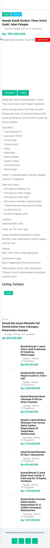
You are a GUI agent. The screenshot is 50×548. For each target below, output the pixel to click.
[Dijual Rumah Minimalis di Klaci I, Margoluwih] (10, 458)
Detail (23, 92)
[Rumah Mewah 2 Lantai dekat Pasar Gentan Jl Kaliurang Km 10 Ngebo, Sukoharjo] (10, 482)
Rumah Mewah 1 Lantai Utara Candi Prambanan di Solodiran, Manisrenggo (33, 350)
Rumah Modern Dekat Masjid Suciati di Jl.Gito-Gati (34, 376)
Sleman (17, 334)
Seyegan (8, 334)
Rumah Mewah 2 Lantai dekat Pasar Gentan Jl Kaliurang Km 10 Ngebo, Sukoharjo (34, 476)
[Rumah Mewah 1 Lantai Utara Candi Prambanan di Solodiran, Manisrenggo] (10, 356)
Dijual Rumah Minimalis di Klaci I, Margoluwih (33, 453)
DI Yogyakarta (28, 334)
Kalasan (26, 358)
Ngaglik (26, 382)
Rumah (5, 319)
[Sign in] (35, 4)
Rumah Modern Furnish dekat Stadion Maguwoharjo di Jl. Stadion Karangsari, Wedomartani (33, 505)
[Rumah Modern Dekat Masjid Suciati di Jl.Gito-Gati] (10, 381)
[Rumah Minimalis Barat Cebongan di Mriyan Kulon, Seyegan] (10, 404)
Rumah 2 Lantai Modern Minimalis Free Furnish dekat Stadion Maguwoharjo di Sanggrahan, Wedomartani (33, 427)
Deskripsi (9, 92)
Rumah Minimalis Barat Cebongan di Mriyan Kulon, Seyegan (33, 399)
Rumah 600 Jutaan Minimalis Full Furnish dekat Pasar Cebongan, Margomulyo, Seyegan (21, 327)
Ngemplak (27, 437)
